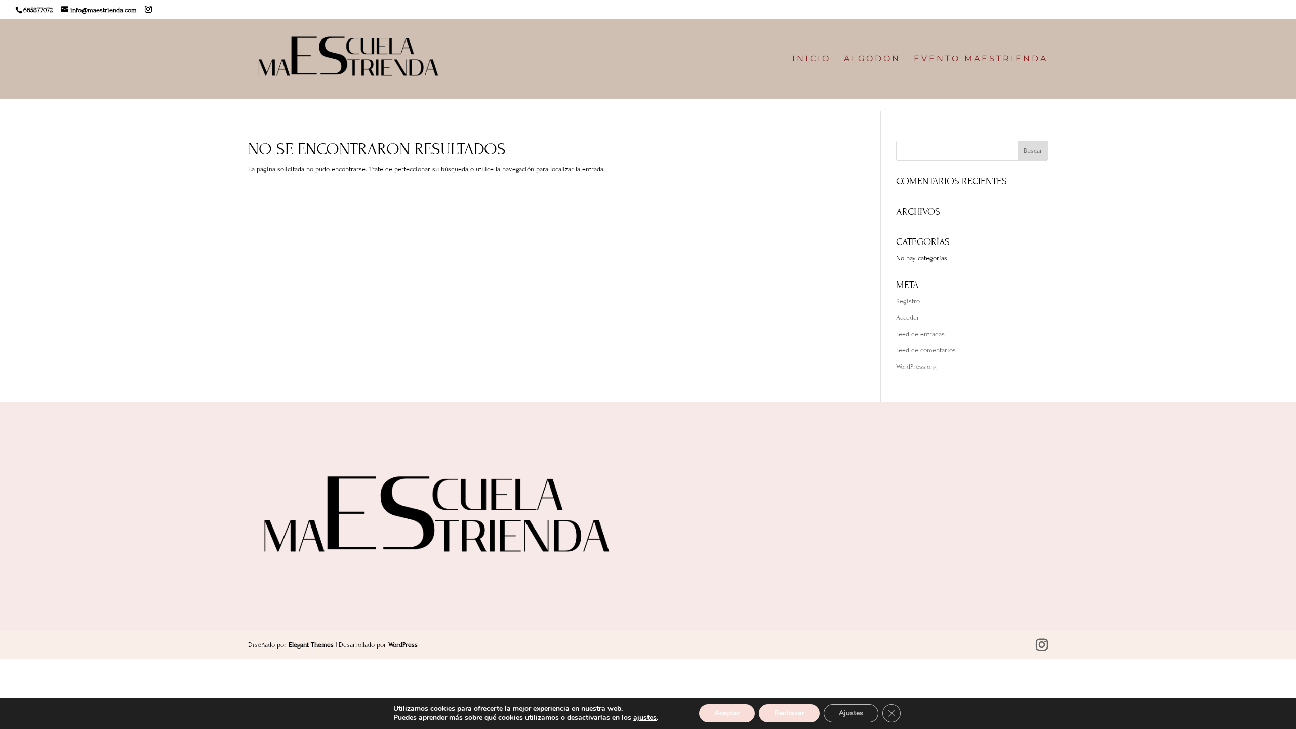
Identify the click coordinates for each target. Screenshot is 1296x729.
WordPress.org (916, 366)
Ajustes (851, 713)
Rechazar (789, 713)
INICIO (811, 59)
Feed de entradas (920, 334)
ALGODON (872, 59)
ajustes (645, 717)
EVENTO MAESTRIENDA (981, 59)
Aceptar (727, 713)
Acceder (907, 318)
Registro (908, 301)
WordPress (403, 645)
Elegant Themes (311, 645)
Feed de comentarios (926, 350)
